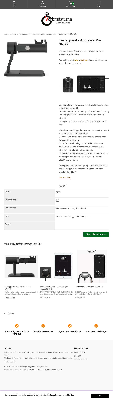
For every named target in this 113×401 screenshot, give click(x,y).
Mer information (81, 395)
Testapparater (25, 34)
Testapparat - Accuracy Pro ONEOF (71, 208)
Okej (100, 396)
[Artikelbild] (57, 200)
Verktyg (13, 34)
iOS (76, 60)
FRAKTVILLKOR (80, 360)
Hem (6, 34)
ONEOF (62, 186)
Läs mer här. (64, 177)
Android (83, 60)
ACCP (58, 192)
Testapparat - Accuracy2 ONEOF (89, 287)
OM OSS (77, 356)
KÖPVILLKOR (79, 353)
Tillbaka (10, 313)
